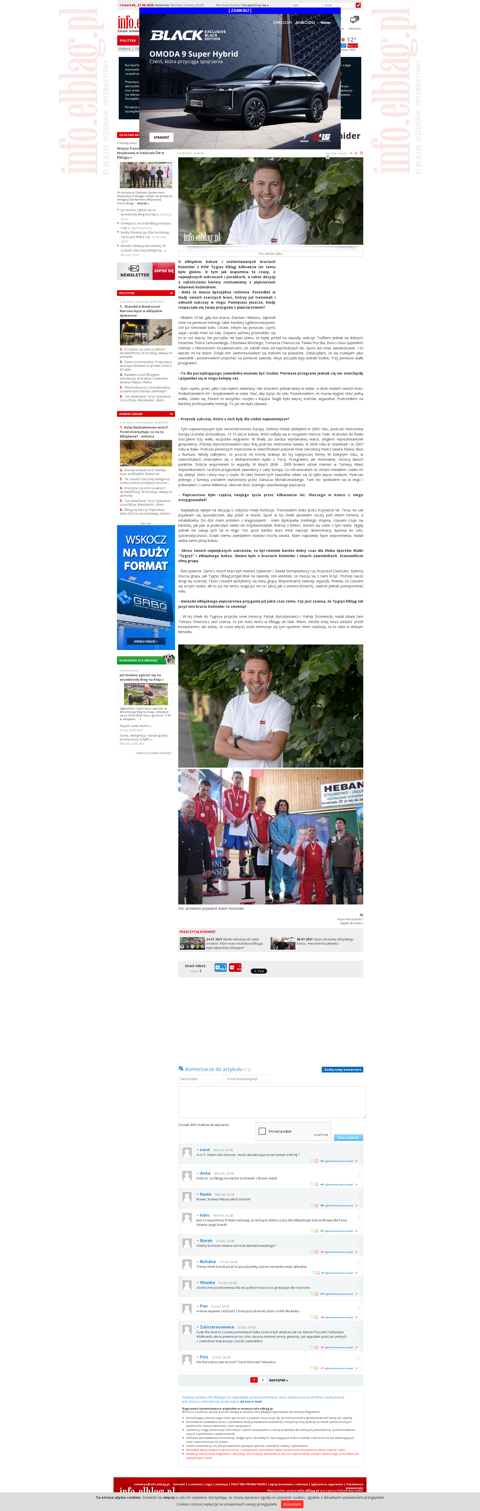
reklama (302, 1484)
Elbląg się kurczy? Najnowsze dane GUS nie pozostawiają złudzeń (145, 512)
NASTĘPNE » (278, 1380)
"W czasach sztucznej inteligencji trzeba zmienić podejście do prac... (145, 481)
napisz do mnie (351, 923)
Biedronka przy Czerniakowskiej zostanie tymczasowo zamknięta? (145, 389)
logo (209, 1484)
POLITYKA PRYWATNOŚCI (249, 1484)
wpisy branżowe (281, 1484)
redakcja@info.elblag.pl (152, 1484)
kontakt (179, 1484)
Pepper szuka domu (135, 726)
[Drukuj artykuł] (328, 158)
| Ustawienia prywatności (353, 1486)
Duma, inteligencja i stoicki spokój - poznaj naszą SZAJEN (144, 737)
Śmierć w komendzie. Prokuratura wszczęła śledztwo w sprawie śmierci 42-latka (146, 366)
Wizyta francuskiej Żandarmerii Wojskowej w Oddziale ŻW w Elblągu (143, 153)
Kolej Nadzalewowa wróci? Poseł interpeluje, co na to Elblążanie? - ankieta (144, 431)
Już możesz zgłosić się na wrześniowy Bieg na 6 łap (139, 212)
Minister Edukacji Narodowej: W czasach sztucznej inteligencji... (143, 248)
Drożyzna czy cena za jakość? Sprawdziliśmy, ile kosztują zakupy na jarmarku (146, 353)
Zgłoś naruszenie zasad (338, 1161)
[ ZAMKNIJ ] (240, 10)
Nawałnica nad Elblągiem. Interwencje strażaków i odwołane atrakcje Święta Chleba (144, 378)
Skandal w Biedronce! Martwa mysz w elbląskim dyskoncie (141, 311)
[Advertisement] (321, 294)
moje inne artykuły (350, 919)
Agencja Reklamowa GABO (344, 1491)
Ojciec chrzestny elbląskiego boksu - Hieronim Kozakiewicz (325, 941)
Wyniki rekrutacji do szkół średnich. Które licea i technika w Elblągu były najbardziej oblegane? (234, 943)
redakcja (221, 1484)
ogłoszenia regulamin (327, 1484)
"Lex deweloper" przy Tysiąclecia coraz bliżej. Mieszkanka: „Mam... (145, 398)
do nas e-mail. (251, 1401)
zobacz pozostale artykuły (153, 753)
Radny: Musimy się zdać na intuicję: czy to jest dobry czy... (145, 234)
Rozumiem (292, 1504)
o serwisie (195, 1484)
